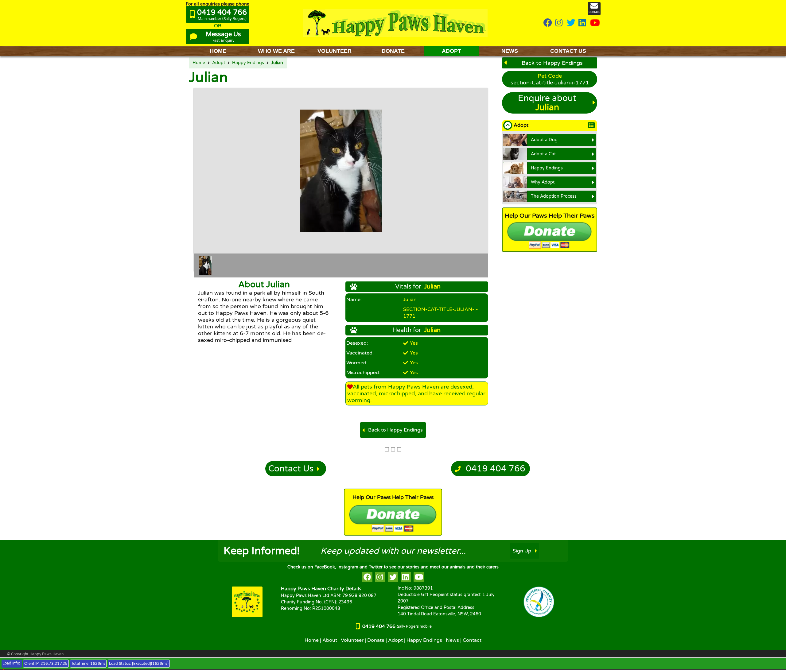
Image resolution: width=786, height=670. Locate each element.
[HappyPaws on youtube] (595, 23)
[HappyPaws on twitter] (571, 23)
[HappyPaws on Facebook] (548, 23)
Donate (375, 640)
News (452, 640)
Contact (472, 640)
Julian (277, 62)
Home (199, 62)
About (329, 640)
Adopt (218, 62)
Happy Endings (248, 62)
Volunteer (352, 640)
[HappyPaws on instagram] (559, 23)
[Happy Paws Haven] (395, 23)
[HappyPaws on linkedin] (583, 23)
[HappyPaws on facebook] (367, 577)
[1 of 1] (205, 265)
